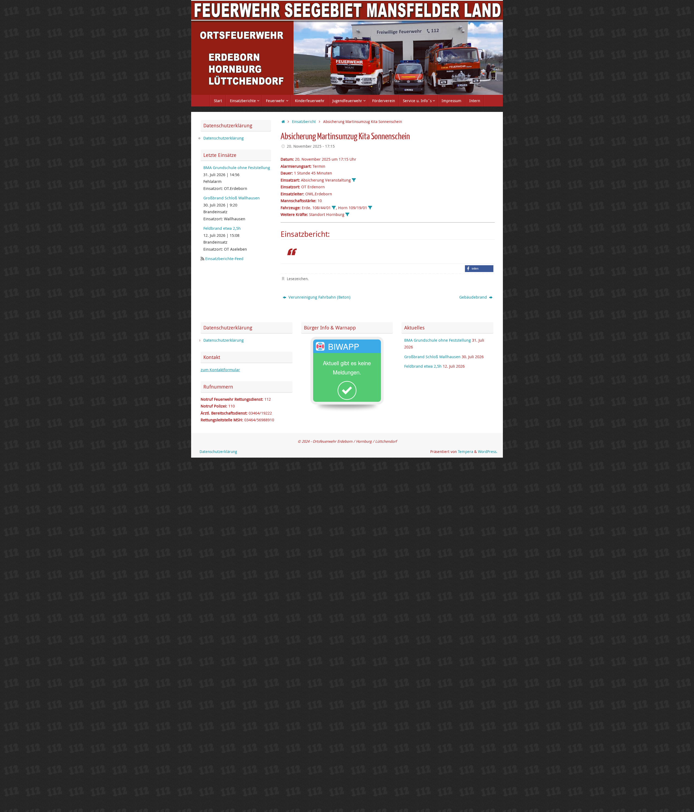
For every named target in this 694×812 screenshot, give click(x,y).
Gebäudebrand (473, 297)
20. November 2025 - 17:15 (311, 146)
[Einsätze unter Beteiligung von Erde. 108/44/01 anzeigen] (334, 208)
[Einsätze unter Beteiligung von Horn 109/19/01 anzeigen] (370, 208)
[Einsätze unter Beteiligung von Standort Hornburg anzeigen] (347, 214)
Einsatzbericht (304, 121)
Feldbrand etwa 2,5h (222, 228)
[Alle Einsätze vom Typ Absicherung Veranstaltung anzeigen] (354, 180)
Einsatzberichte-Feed (224, 258)
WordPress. (487, 451)
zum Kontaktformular (220, 369)
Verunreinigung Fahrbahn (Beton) (319, 297)
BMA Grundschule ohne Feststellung (236, 167)
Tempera (465, 451)
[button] (479, 268)
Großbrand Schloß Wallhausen (231, 197)
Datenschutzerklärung (223, 138)
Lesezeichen (297, 278)
